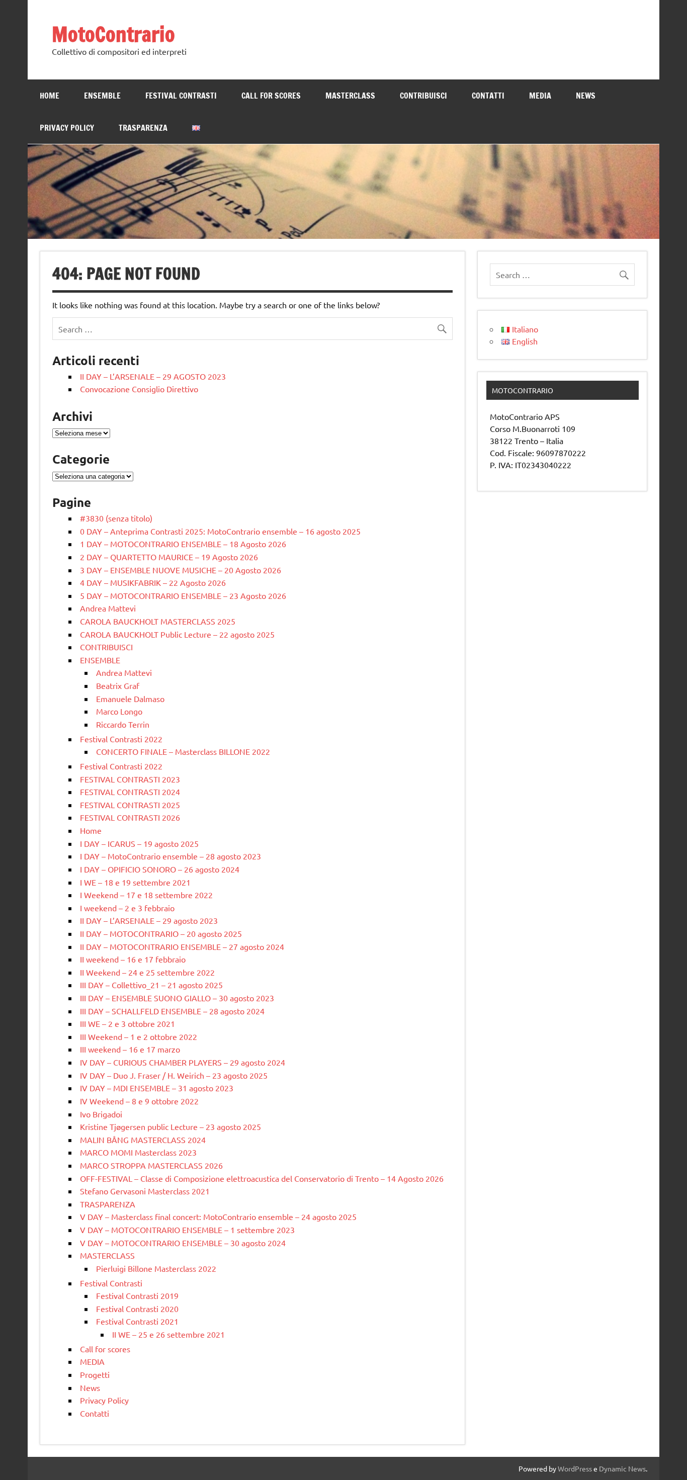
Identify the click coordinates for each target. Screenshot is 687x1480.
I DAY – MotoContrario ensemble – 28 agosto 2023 (170, 856)
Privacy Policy (67, 127)
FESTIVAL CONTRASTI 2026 (130, 817)
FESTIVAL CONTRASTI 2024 (130, 792)
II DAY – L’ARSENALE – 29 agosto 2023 (149, 920)
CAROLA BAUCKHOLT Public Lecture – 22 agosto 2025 (177, 634)
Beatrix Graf (117, 685)
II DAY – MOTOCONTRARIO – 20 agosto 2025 (161, 933)
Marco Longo (119, 711)
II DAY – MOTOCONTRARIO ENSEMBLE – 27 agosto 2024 (182, 946)
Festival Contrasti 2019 (137, 1295)
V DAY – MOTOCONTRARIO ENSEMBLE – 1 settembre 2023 (187, 1230)
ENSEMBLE (102, 95)
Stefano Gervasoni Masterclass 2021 (145, 1191)
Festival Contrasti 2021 (137, 1321)
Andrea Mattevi (108, 608)
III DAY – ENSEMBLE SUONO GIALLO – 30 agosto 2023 (177, 998)
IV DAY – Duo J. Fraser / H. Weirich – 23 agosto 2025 (174, 1075)
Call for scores (271, 95)
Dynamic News (622, 1468)
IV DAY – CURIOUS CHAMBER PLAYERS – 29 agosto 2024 (182, 1062)
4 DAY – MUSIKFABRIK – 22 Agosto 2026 (153, 582)
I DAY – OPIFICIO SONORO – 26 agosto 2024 (159, 869)
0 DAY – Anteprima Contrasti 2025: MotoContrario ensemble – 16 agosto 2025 (220, 531)
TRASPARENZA (143, 127)
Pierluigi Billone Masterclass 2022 (156, 1268)
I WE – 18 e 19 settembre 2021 (135, 882)
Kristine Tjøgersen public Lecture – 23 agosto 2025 (170, 1126)
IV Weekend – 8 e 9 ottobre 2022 (139, 1101)
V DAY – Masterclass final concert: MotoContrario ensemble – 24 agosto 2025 (218, 1216)
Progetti (95, 1374)
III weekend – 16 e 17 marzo (130, 1049)
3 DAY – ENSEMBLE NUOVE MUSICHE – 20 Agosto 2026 (180, 570)
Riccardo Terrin (122, 724)
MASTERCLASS (350, 95)
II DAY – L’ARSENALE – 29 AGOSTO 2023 (153, 376)
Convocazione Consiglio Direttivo (139, 389)
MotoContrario (113, 34)
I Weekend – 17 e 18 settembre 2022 (146, 895)
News (585, 95)
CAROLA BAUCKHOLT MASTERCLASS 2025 (157, 621)
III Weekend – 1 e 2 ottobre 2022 (138, 1036)
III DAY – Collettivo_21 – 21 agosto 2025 (151, 985)
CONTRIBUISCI (423, 95)
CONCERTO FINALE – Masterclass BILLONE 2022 (183, 751)
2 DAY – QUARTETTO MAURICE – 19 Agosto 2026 (169, 557)
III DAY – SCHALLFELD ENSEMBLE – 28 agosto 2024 (172, 1011)
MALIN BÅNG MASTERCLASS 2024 (143, 1140)
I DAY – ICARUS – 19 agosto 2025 (139, 843)
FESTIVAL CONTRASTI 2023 (130, 779)
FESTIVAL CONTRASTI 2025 (130, 805)
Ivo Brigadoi (101, 1114)
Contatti (488, 95)
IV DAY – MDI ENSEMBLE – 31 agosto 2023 (156, 1088)
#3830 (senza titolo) (116, 518)
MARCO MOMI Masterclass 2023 (138, 1152)
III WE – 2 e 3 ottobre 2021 (127, 1023)
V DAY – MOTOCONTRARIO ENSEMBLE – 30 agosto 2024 (183, 1243)
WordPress (575, 1468)
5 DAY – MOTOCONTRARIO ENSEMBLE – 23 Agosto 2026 (183, 595)
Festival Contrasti (181, 95)
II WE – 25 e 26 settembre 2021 (168, 1334)
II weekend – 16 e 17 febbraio (133, 959)
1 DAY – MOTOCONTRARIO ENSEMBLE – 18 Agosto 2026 (183, 544)
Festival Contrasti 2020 (137, 1308)
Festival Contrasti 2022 (121, 739)
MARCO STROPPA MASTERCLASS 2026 (151, 1165)
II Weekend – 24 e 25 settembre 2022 (147, 972)
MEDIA (540, 95)
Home (49, 95)
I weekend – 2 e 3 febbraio (127, 908)
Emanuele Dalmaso (130, 698)
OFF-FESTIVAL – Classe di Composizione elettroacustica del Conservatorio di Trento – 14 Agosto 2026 (262, 1178)
